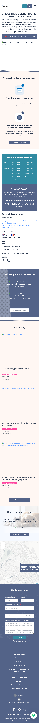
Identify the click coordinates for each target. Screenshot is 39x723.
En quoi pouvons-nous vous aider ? (18, 620)
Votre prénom (10, 597)
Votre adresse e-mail (12, 605)
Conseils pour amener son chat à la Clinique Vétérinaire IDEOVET (16, 226)
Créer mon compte (19, 143)
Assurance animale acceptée (15, 253)
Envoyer (20, 637)
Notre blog (19, 681)
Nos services (19, 658)
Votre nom (25, 597)
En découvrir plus (19, 310)
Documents (7, 218)
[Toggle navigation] (34, 6)
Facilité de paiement (11, 247)
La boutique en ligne (19, 677)
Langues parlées (9, 231)
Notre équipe (19, 662)
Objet (7, 612)
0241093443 (21, 695)
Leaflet (36, 583)
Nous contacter (19, 665)
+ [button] (3, 543)
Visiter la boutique (19, 534)
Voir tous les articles (19, 500)
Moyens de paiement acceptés (15, 238)
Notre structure (19, 654)
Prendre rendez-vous (19, 689)
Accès (4, 257)
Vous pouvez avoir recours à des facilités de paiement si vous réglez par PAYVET (19, 222)
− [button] (3, 547)
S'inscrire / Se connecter (19, 685)
